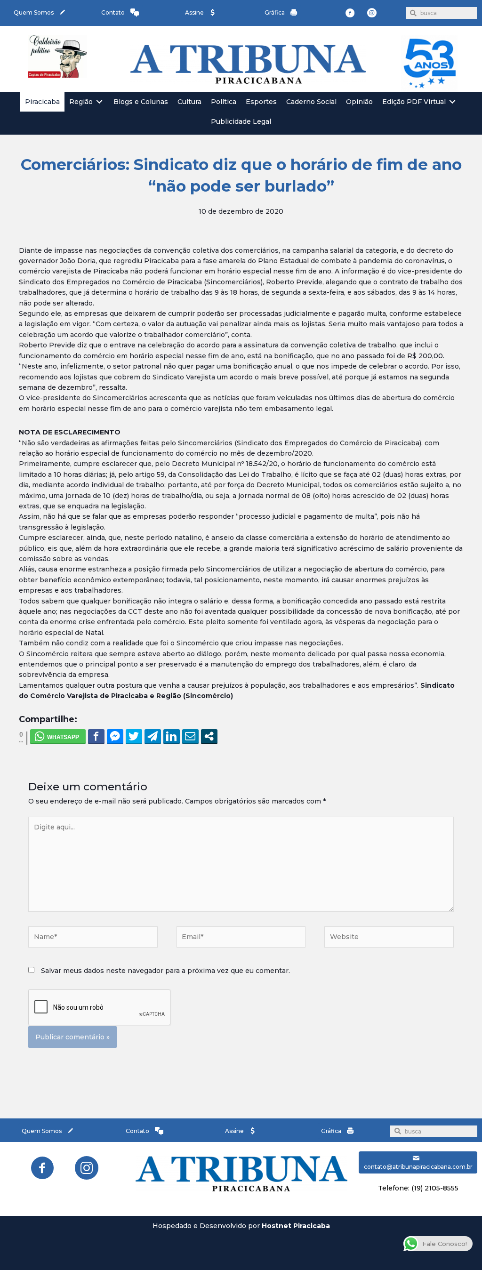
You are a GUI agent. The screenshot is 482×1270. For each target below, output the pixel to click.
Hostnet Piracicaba (296, 1226)
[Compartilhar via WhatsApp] (58, 736)
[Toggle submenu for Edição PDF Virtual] (452, 101)
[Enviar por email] (190, 736)
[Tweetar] (134, 736)
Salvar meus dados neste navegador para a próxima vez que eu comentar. (165, 970)
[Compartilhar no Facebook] (96, 736)
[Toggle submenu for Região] (99, 101)
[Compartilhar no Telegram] (153, 736)
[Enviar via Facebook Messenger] (115, 736)
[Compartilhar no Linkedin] (171, 736)
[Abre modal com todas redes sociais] (209, 736)
